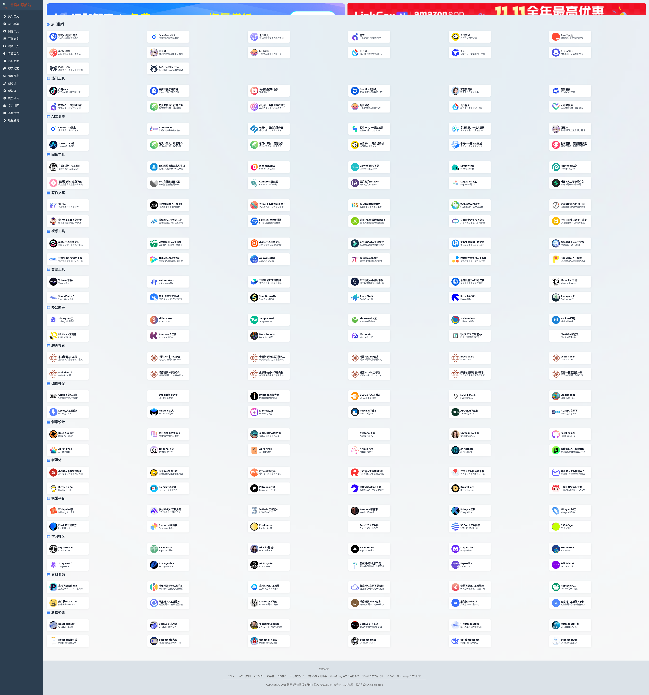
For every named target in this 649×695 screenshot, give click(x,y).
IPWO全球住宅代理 (373, 676)
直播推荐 (282, 676)
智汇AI (231, 676)
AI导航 (270, 676)
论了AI (390, 676)
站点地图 (348, 684)
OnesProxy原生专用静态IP (344, 676)
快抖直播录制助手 (317, 676)
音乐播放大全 (297, 676)
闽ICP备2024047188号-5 (327, 684)
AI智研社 (258, 676)
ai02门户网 (245, 676)
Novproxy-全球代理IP (409, 676)
